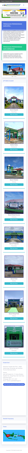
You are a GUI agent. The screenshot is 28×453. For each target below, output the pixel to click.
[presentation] (13, 443)
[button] (24, 5)
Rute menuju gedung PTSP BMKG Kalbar (14, 384)
